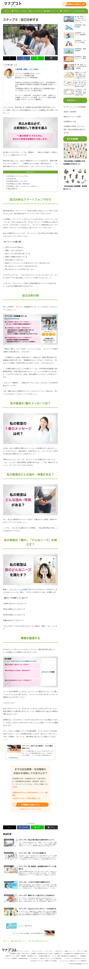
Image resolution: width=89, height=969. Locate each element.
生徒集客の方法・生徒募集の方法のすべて (75, 953)
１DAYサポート (59, 951)
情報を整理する (12, 189)
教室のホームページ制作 (12, 956)
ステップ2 (6, 107)
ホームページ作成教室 (11, 958)
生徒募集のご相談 (15, 953)
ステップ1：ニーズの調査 (18, 589)
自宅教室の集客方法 (44, 956)
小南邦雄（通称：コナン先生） (27, 69)
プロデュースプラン (37, 951)
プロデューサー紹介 (81, 951)
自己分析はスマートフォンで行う (17, 176)
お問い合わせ (25, 953)
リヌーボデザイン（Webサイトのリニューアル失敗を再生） (46, 958)
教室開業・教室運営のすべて (29, 956)
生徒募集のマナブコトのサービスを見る (30, 809)
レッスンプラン (48, 951)
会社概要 (33, 953)
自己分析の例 (11, 178)
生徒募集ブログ (58, 953)
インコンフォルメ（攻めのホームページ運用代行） (73, 961)
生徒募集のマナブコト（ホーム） (20, 951)
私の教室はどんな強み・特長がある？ (19, 183)
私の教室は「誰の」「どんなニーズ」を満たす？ (22, 186)
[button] (51, 58)
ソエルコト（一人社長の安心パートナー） (75, 958)
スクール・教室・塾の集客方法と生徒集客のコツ (65, 956)
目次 (28, 172)
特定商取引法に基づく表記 (45, 953)
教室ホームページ (70, 951)
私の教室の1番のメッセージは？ (17, 181)
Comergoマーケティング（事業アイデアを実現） (44, 961)
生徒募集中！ (83, 956)
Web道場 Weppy (23, 958)
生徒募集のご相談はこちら (75, 4)
